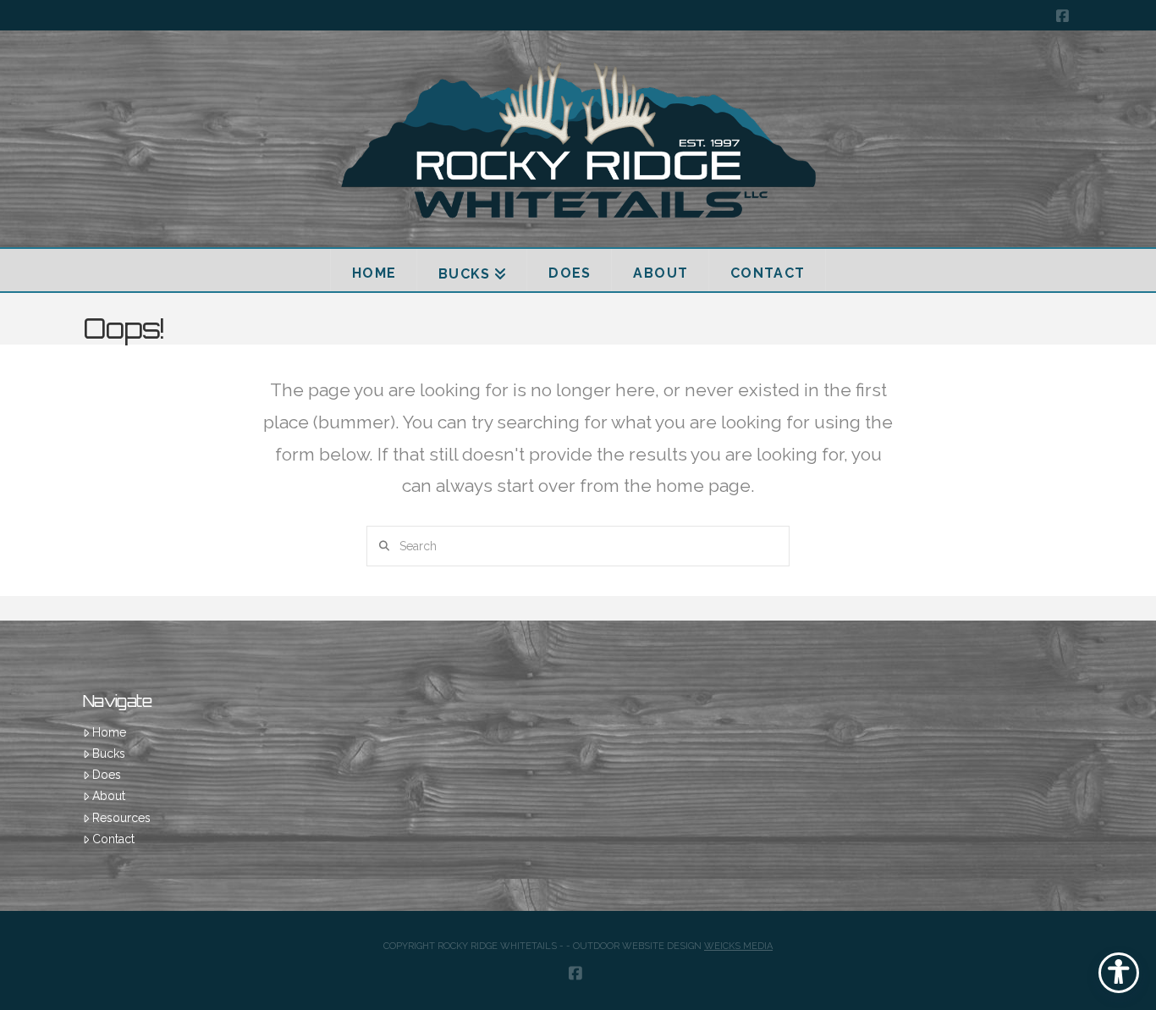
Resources (121, 818)
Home (109, 732)
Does (106, 774)
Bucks (108, 753)
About (108, 796)
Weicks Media (738, 946)
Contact (113, 839)
